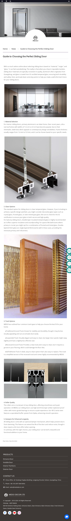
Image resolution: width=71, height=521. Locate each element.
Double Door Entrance (14, 508)
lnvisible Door (8, 462)
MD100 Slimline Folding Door (12, 506)
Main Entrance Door (47, 506)
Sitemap (5, 503)
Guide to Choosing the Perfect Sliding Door (37, 49)
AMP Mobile (13, 503)
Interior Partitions (9, 466)
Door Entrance (36, 506)
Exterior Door (8, 469)
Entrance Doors (26, 506)
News (14, 49)
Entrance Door (8, 459)
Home (5, 49)
